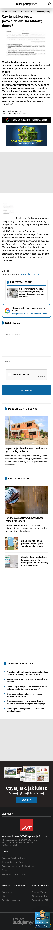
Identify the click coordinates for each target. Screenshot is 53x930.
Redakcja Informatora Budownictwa (18, 866)
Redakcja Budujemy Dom (13, 858)
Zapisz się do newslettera (13, 874)
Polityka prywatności (11, 900)
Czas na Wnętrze (39, 892)
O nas (4, 870)
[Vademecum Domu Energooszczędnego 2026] (26, 135)
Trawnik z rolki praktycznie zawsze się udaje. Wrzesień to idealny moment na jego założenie (27, 673)
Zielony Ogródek (39, 896)
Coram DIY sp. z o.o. (29, 274)
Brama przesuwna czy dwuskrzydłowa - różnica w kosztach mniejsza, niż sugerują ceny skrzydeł (26, 702)
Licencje (6, 896)
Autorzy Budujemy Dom (12, 862)
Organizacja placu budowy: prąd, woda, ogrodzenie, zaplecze (24, 695)
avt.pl (14, 845)
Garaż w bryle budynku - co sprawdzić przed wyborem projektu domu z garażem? (27, 687)
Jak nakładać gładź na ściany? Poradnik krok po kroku (27, 680)
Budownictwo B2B (40, 900)
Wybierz (26, 800)
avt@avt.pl (7, 845)
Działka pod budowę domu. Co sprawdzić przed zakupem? (25, 709)
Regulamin (7, 892)
